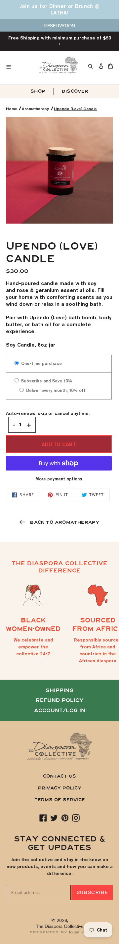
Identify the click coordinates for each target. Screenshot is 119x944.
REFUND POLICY (60, 700)
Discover (75, 91)
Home (12, 108)
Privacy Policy (59, 788)
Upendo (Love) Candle (75, 108)
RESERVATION (59, 26)
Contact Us (59, 776)
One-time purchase (41, 363)
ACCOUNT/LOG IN (59, 711)
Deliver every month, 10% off (55, 390)
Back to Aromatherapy (63, 522)
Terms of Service (59, 800)
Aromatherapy (35, 108)
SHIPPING (59, 690)
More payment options (58, 478)
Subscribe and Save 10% (46, 380)
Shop (37, 91)
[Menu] (19, 65)
